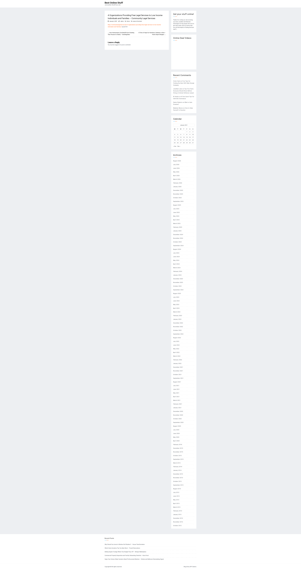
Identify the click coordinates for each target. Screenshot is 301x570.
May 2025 (176, 216)
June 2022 (176, 345)
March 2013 (176, 507)
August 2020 (177, 426)
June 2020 (176, 433)
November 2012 (178, 522)
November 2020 (178, 415)
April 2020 (176, 441)
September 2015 (178, 459)
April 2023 (176, 308)
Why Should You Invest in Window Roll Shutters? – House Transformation (125, 544)
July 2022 (176, 341)
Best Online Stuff (114, 2)
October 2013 (177, 481)
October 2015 (177, 455)
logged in (117, 45)
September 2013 (178, 485)
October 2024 (177, 242)
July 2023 (176, 297)
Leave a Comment (137, 21)
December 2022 (178, 323)
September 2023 (178, 290)
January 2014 (177, 470)
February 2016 (177, 444)
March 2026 (176, 179)
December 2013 (178, 474)
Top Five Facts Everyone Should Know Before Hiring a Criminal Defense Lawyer (183, 91)
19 (177, 140)
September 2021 (178, 378)
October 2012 (177, 525)
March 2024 (176, 267)
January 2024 (177, 275)
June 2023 (176, 301)
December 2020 (178, 411)
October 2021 (177, 374)
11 (174, 137)
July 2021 (176, 385)
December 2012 (178, 518)
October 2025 (177, 197)
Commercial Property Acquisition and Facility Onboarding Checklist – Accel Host (127, 555)
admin (122, 21)
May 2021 (176, 393)
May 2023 (176, 304)
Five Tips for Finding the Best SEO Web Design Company (183, 83)
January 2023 (177, 319)
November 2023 (178, 282)
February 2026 (177, 183)
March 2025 (176, 223)
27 (180, 143)
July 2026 (176, 164)
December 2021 (178, 367)
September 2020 (178, 422)
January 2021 (177, 407)
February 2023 (177, 315)
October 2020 (177, 419)
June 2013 (176, 496)
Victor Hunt (176, 81)
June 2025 (176, 212)
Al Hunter (176, 96)
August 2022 (177, 337)
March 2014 (176, 463)
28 (184, 143)
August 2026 (177, 161)
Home (128, 21)
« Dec (174, 146)
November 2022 (178, 326)
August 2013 (177, 489)
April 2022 (176, 352)
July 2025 (176, 209)
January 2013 (177, 514)
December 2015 (178, 448)
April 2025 (176, 220)
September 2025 (178, 201)
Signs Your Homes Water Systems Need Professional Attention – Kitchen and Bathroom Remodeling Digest (134, 559)
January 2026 (177, 186)
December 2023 (178, 279)
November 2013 (178, 477)
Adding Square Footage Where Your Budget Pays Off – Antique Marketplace (125, 552)
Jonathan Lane (177, 89)
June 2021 (176, 389)
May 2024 (176, 260)
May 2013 (176, 500)
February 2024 (177, 271)
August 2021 (177, 382)
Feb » (178, 146)
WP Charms (193, 566)
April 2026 (176, 175)
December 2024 (178, 234)
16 (190, 137)
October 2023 (177, 286)
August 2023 (177, 293)
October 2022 (177, 330)
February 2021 (177, 404)
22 (187, 140)
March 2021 (176, 400)
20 (180, 140)
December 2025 (178, 190)
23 (190, 140)
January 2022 (177, 363)
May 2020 (176, 437)
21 (184, 140)
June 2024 (176, 256)
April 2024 (176, 264)
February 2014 (177, 466)
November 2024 (178, 238)
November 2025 (178, 194)
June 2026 (176, 168)
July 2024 (176, 253)
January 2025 (177, 231)
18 (174, 140)
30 (190, 143)
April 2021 (176, 396)
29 (187, 143)
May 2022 (176, 349)
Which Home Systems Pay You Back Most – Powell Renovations (122, 548)
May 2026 (176, 172)
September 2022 (178, 334)
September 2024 (178, 245)
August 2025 (177, 205)
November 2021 (178, 371)
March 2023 (176, 312)
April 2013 (176, 503)
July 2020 (176, 430)
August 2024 (177, 249)
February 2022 (177, 360)
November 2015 (178, 452)
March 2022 (176, 356)
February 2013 (177, 511)
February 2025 (177, 227)
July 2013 (176, 492)
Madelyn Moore (178, 108)
